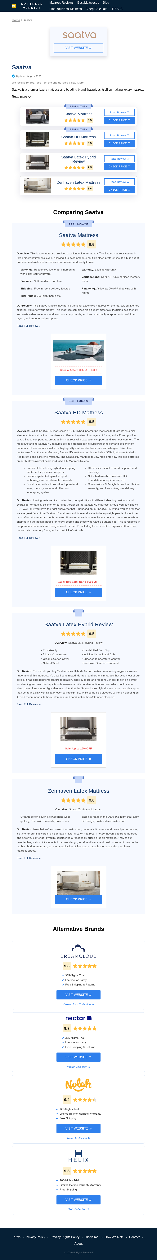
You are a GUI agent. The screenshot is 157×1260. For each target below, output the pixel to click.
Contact (134, 1237)
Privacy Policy (35, 1237)
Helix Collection (77, 1209)
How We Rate (114, 1237)
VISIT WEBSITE (76, 47)
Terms (16, 1237)
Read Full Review (27, 325)
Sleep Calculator (97, 9)
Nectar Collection (77, 1066)
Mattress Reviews (61, 2)
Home (16, 20)
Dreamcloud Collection (77, 1004)
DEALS (117, 9)
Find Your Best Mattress (65, 9)
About (78, 1243)
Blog (106, 2)
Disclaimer (92, 1237)
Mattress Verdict (32, 5)
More (80, 82)
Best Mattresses (88, 2)
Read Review (118, 112)
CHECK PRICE (118, 120)
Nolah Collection (77, 1137)
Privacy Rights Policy (65, 1237)
